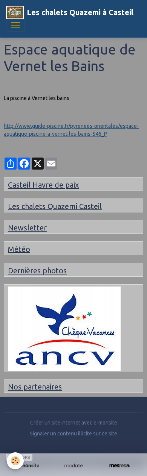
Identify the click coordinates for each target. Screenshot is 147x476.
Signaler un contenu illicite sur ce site (73, 434)
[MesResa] (119, 466)
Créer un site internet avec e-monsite (73, 423)
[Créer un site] (27, 466)
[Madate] (73, 466)
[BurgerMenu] (15, 25)
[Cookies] (15, 460)
